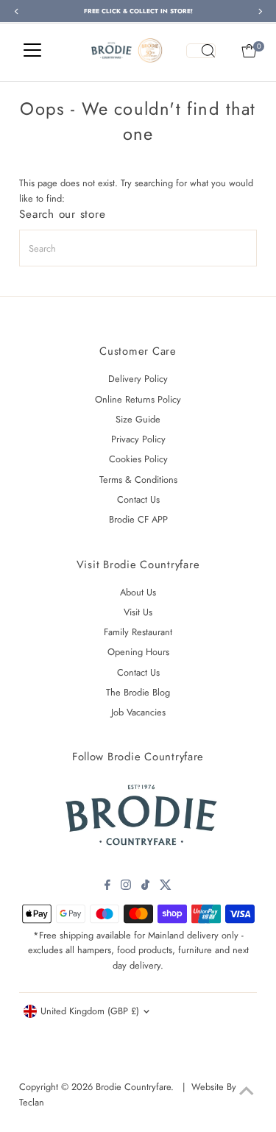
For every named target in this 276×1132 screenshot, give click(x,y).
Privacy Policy (138, 439)
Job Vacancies (138, 712)
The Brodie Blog (138, 692)
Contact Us (138, 499)
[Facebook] (107, 887)
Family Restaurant (138, 632)
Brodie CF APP (138, 519)
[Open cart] (249, 50)
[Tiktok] (145, 887)
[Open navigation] (32, 50)
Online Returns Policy (138, 399)
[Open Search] (201, 50)
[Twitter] (165, 887)
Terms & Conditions (138, 480)
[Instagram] (126, 887)
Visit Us (138, 612)
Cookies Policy (138, 459)
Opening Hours (138, 652)
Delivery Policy (138, 379)
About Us (138, 592)
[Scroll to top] (246, 1091)
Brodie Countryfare (133, 1087)
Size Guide (138, 419)
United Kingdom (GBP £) (89, 1011)
